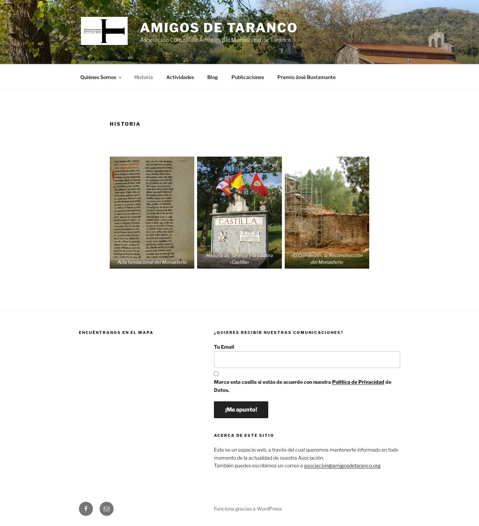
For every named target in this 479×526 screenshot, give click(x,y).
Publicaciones (247, 77)
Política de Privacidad (358, 382)
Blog (212, 77)
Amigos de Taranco (219, 27)
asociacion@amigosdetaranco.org (342, 465)
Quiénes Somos (98, 77)
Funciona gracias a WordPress (248, 509)
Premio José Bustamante (306, 77)
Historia (143, 77)
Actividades (180, 77)
